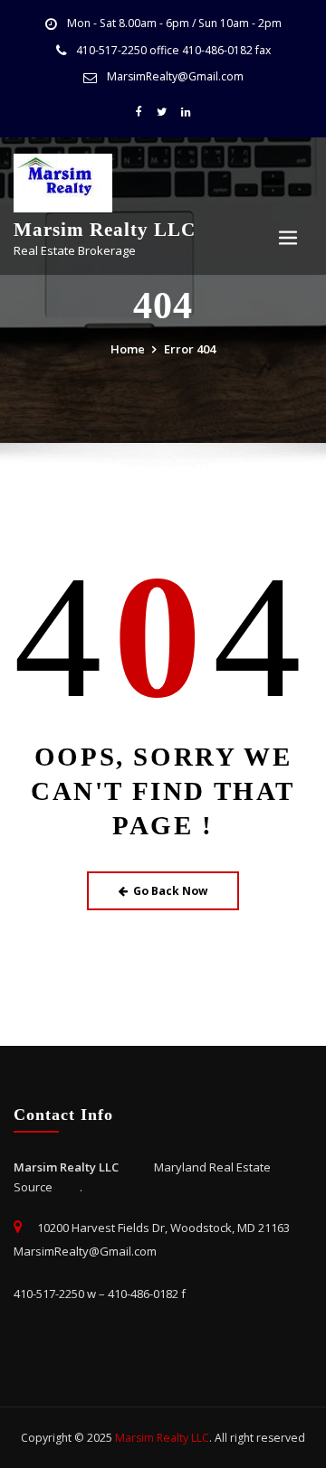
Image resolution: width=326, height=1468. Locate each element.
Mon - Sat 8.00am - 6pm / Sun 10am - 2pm (174, 23)
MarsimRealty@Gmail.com (175, 76)
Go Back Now (170, 891)
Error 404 (190, 349)
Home (127, 349)
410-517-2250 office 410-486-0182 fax (173, 50)
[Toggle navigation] (288, 238)
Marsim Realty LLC (105, 229)
